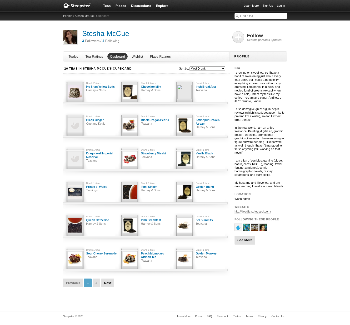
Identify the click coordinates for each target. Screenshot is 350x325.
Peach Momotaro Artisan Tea (152, 257)
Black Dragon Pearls (155, 121)
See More (244, 240)
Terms (249, 316)
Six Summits (204, 221)
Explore (162, 6)
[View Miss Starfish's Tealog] (246, 229)
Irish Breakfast (206, 88)
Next (107, 283)
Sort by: (184, 68)
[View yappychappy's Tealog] (263, 229)
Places (120, 6)
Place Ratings (160, 56)
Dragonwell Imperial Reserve (99, 157)
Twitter (237, 316)
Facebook (223, 316)
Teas (107, 6)
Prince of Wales (96, 188)
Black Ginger (95, 121)
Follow (264, 37)
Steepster (79, 5)
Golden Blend (205, 188)
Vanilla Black (205, 155)
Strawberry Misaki (153, 155)
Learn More (251, 5)
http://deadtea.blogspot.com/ (253, 211)
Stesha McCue (84, 16)
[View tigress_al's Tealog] (254, 229)
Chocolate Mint (151, 88)
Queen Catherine (97, 221)
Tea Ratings (94, 56)
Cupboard (117, 56)
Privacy (262, 316)
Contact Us (278, 316)
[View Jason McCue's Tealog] (238, 229)
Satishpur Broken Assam (208, 123)
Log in (281, 5)
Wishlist (137, 56)
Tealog (74, 56)
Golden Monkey (206, 255)
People (67, 16)
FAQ (209, 316)
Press (198, 316)
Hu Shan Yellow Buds (100, 88)
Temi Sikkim (150, 188)
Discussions (141, 6)
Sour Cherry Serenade (101, 255)
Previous (73, 283)
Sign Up (268, 5)
